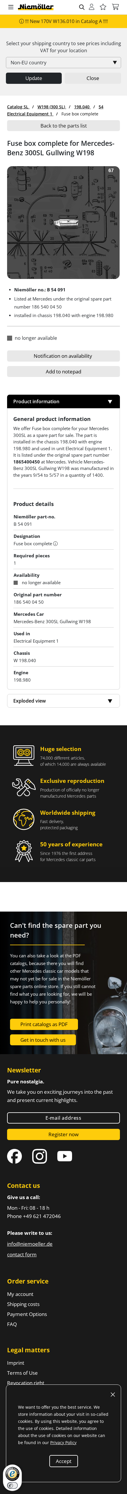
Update (33, 78)
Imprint (15, 1362)
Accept (63, 1461)
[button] (10, 7)
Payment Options (27, 1314)
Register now (63, 1134)
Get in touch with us (43, 1039)
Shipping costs (23, 1304)
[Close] (113, 1394)
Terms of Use (22, 1372)
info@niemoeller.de (30, 1243)
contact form (22, 1254)
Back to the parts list (63, 125)
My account (20, 1294)
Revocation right (25, 1382)
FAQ (12, 1324)
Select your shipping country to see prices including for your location (63, 47)
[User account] (91, 7)
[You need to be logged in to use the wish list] (103, 7)
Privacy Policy (63, 1442)
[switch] (12, 1485)
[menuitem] (18, 107)
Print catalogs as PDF (44, 1024)
